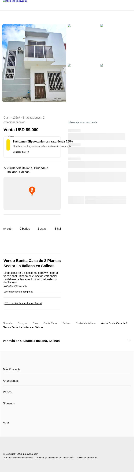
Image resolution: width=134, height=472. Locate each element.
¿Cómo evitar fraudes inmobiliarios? (22, 303)
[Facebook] (6, 412)
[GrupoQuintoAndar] (67, 444)
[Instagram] (11, 412)
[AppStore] (14, 432)
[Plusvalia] (67, 361)
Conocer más (19, 152)
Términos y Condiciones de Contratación (54, 457)
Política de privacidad (87, 457)
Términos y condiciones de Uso (18, 457)
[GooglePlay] (37, 432)
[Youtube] (17, 412)
